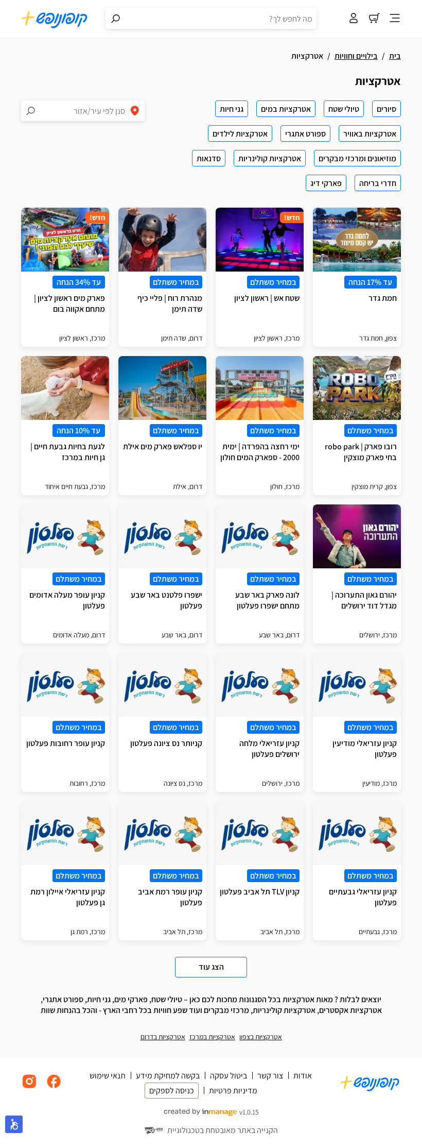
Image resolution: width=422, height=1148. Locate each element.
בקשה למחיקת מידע (168, 1075)
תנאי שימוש (108, 1075)
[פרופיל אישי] (353, 19)
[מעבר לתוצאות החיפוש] (116, 18)
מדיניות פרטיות (233, 1090)
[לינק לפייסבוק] (54, 1087)
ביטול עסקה (228, 1075)
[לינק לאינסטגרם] (29, 1087)
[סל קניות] (374, 19)
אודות (302, 1075)
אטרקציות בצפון (260, 1036)
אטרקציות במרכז (212, 1036)
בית (395, 55)
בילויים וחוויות (356, 55)
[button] (14, 1124)
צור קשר (270, 1075)
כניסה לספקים (171, 1090)
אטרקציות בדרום (162, 1036)
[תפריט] (395, 19)
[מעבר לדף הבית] (54, 19)
